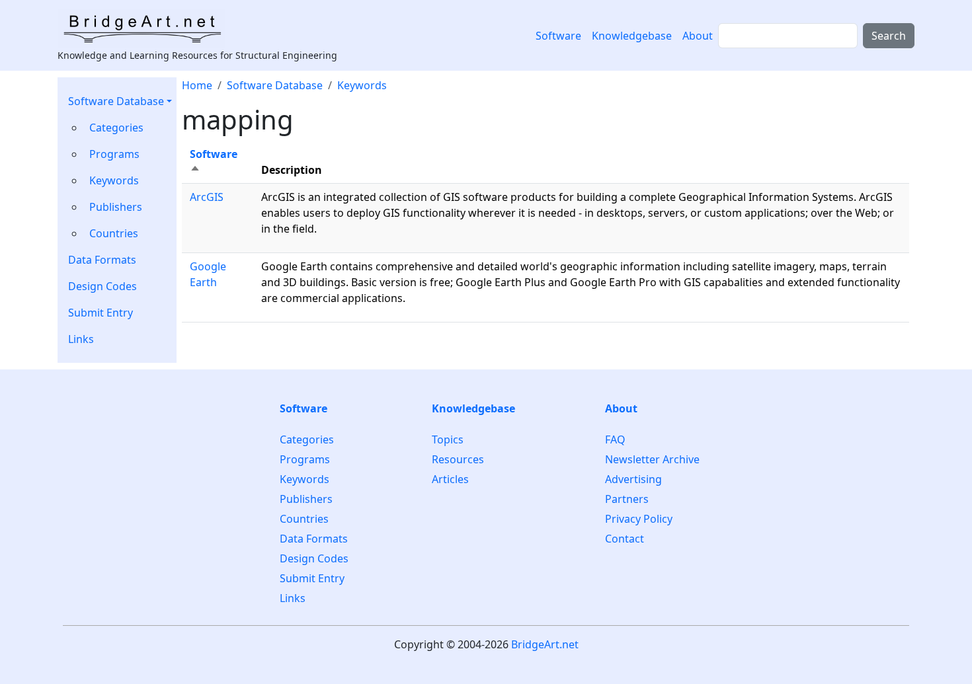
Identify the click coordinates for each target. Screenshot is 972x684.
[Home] (146, 28)
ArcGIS (206, 197)
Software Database (116, 101)
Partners (627, 499)
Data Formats (102, 259)
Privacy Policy (638, 519)
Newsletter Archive (652, 459)
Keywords (114, 180)
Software (558, 35)
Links (81, 339)
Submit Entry (100, 312)
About (697, 35)
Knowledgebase (632, 35)
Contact (624, 538)
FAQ (615, 440)
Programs (114, 154)
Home (197, 85)
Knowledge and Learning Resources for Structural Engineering (197, 55)
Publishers (115, 207)
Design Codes (102, 286)
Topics (448, 440)
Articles (450, 479)
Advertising (633, 479)
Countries (113, 233)
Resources (458, 459)
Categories (116, 127)
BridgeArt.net (545, 644)
